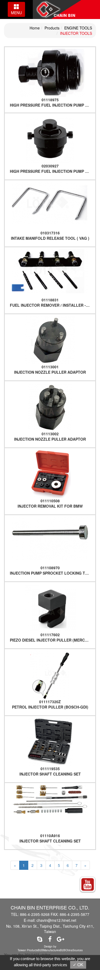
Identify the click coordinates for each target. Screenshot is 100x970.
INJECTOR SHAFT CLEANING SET (50, 774)
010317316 (50, 232)
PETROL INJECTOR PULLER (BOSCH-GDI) (50, 707)
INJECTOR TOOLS (76, 33)
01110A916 (50, 835)
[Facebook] (50, 938)
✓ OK (78, 964)
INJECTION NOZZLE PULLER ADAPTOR (50, 372)
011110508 (50, 500)
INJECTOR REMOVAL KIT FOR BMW (50, 506)
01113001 (50, 366)
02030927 (50, 165)
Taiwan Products (28, 950)
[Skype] (39, 938)
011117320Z (50, 701)
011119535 (50, 768)
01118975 (50, 99)
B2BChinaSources (71, 950)
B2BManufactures (49, 950)
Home (35, 28)
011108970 (50, 567)
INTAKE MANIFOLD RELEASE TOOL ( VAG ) (50, 238)
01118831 (50, 299)
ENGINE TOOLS (78, 28)
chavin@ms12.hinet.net (56, 920)
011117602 (50, 634)
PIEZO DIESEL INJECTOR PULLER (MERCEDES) (53, 640)
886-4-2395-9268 (35, 914)
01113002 (50, 433)
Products (52, 28)
